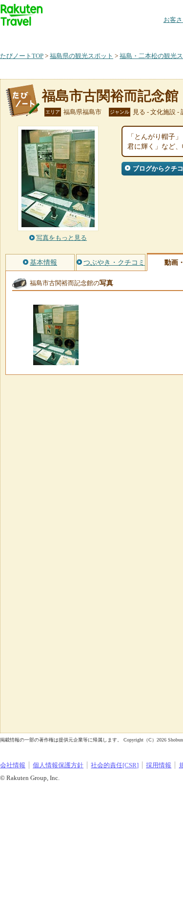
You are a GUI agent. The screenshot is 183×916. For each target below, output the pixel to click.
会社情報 (12, 765)
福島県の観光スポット (81, 55)
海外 (74, 36)
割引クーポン (154, 36)
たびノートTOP (21, 55)
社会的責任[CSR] (115, 765)
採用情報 (158, 765)
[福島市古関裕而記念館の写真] (56, 360)
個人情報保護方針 (58, 765)
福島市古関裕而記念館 (110, 95)
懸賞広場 (114, 36)
